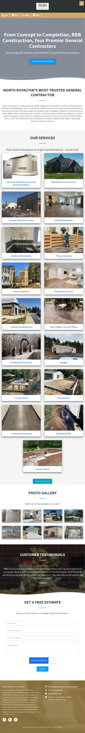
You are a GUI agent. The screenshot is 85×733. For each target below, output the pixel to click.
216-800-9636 (58, 690)
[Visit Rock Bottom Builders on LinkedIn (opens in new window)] (10, 719)
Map (16, 15)
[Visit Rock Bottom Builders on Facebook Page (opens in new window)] (4, 719)
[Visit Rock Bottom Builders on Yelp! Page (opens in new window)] (16, 719)
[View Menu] (81, 3)
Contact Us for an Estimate (42, 61)
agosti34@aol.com (54, 693)
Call (6, 15)
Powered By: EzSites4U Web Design (55, 727)
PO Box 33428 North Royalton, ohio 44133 (63, 686)
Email (38, 15)
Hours (26, 15)
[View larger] (11, 516)
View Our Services (42, 481)
